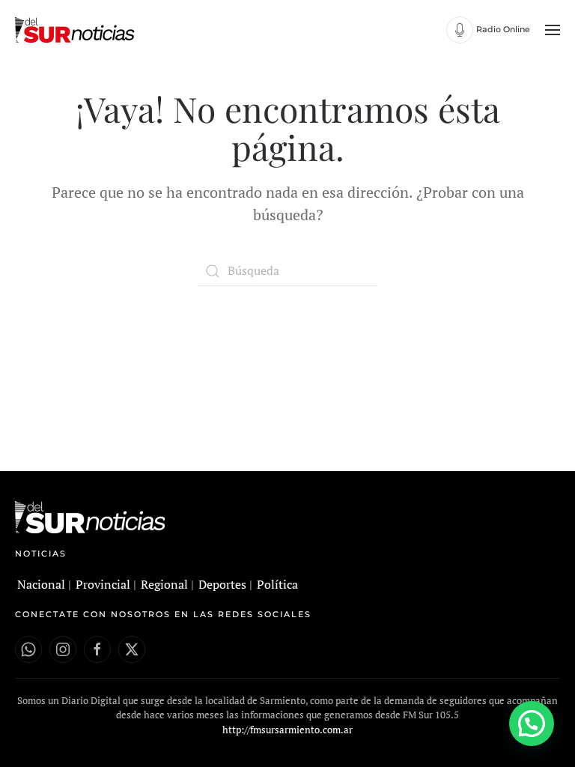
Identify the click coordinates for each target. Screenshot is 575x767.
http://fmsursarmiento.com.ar (287, 729)
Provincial (103, 584)
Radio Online (503, 29)
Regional (164, 584)
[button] (552, 30)
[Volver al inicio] (77, 30)
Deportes (222, 584)
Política (277, 584)
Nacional (41, 584)
